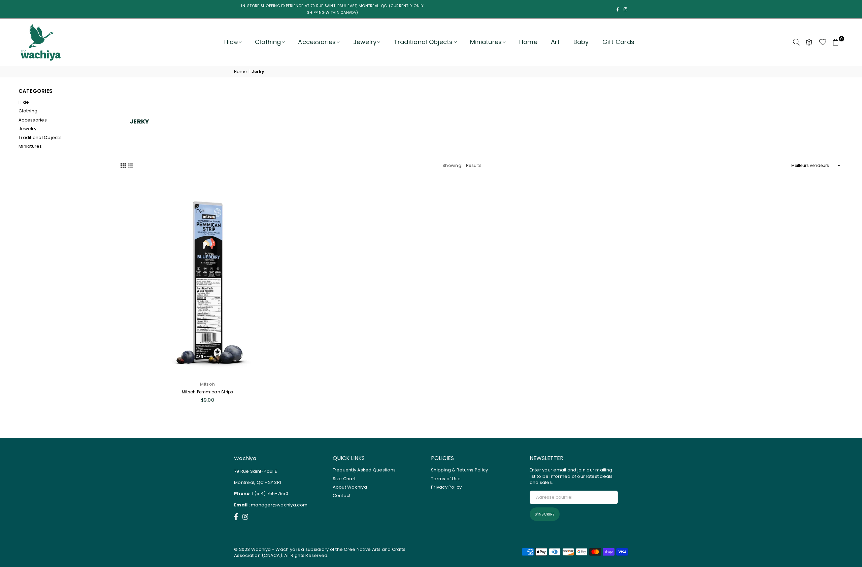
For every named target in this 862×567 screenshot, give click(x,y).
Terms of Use (446, 478)
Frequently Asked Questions (364, 470)
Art (555, 42)
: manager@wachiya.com (277, 505)
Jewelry (365, 42)
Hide (231, 42)
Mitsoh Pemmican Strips (207, 392)
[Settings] (809, 42)
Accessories (317, 42)
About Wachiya (350, 487)
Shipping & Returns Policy (459, 470)
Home (528, 42)
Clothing (268, 42)
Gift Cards (618, 42)
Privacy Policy (446, 487)
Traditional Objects (40, 137)
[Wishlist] (823, 42)
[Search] (796, 42)
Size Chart (344, 478)
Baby (581, 42)
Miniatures (486, 42)
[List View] (130, 165)
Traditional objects (423, 42)
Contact (342, 495)
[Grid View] (123, 165)
